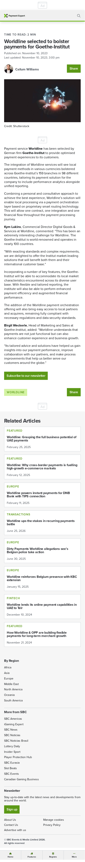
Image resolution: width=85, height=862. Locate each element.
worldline (15, 392)
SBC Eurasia (12, 763)
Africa (7, 667)
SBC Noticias (12, 735)
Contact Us (11, 825)
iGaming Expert (13, 724)
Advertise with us (15, 830)
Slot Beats (10, 768)
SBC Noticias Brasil (16, 741)
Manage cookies (53, 820)
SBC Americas (13, 719)
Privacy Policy (52, 825)
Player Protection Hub (18, 757)
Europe (8, 678)
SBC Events (11, 774)
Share (74, 68)
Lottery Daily (12, 746)
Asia (6, 673)
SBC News (10, 730)
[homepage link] (14, 15)
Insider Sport (12, 752)
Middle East (11, 684)
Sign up (12, 809)
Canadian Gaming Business (21, 779)
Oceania (9, 695)
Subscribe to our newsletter (26, 375)
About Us (10, 820)
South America (13, 700)
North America (13, 689)
